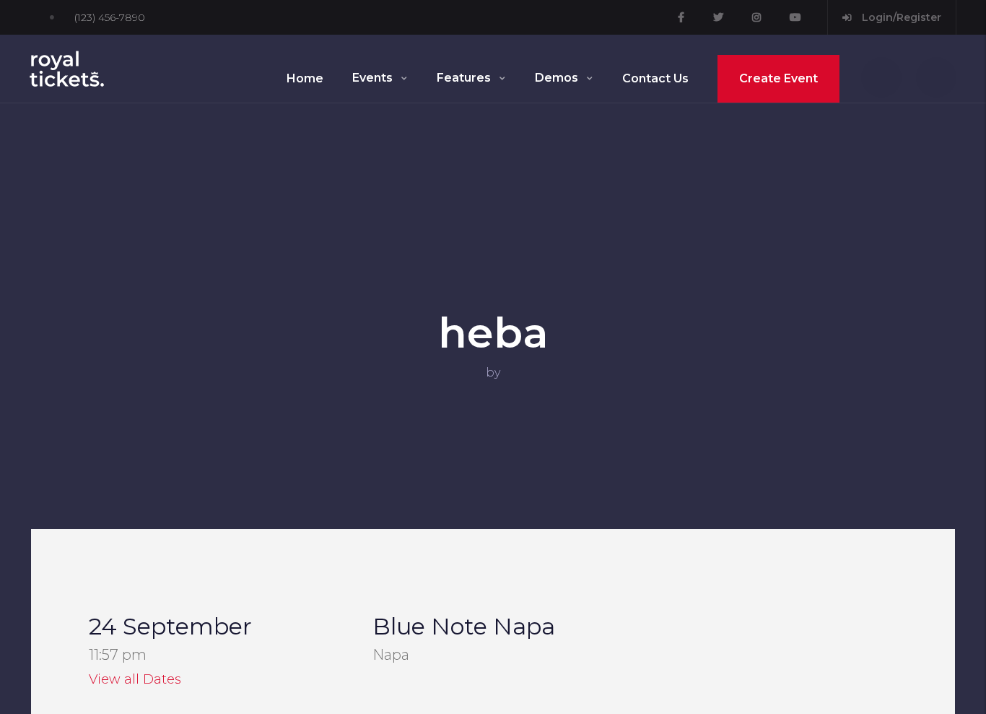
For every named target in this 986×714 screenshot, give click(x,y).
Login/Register (900, 17)
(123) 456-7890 (109, 17)
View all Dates (135, 679)
